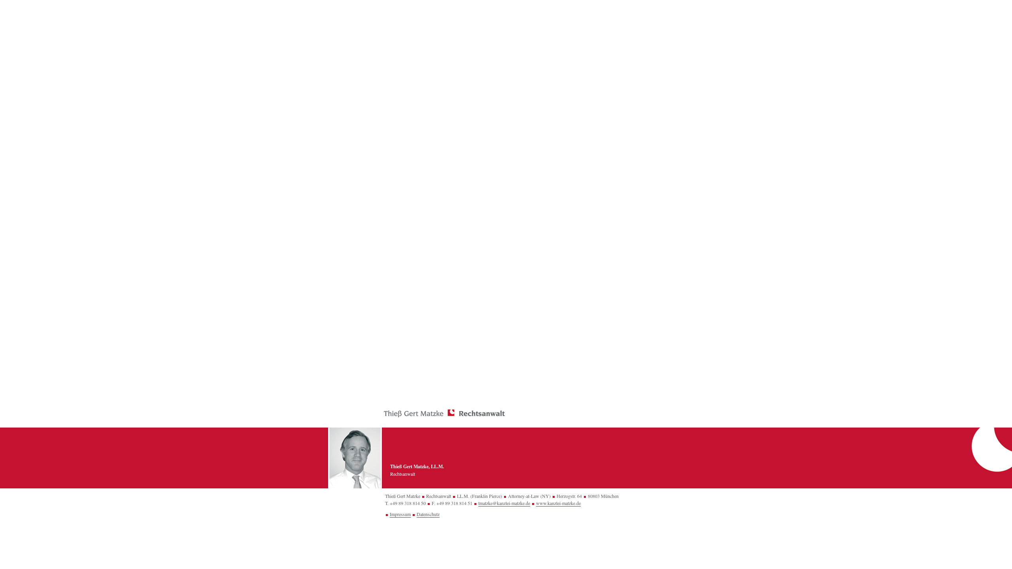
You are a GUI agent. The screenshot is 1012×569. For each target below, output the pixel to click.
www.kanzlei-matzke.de (558, 503)
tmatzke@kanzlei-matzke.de (504, 503)
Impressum (400, 514)
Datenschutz (428, 514)
